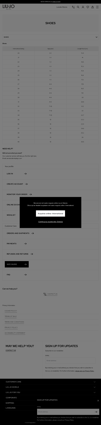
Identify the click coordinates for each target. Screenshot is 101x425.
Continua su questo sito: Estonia (50, 222)
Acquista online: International (50, 213)
